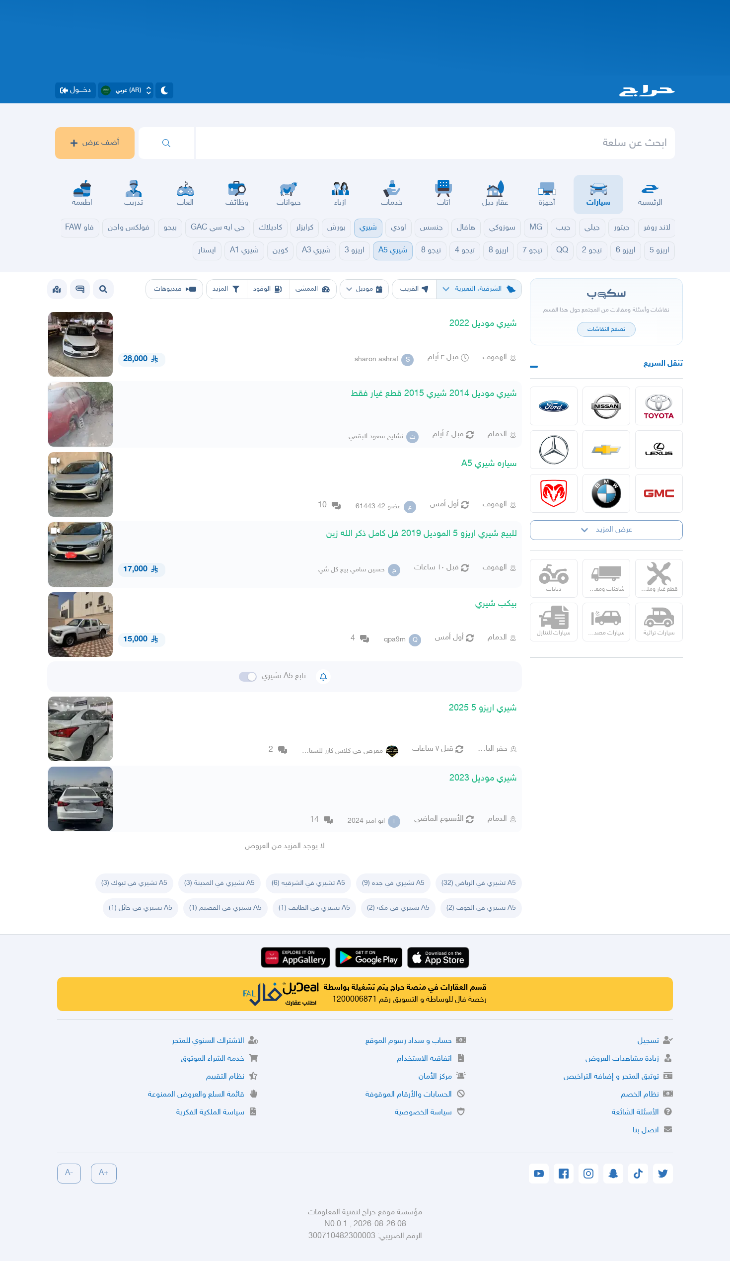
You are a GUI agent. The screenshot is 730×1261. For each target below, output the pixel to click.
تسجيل (648, 1041)
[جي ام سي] (659, 493)
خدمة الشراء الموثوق (212, 1059)
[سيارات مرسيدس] (554, 449)
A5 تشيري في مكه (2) (398, 908)
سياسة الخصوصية (423, 1112)
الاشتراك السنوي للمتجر (208, 1041)
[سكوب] (80, 289)
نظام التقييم (225, 1077)
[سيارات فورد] (554, 406)
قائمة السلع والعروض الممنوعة (196, 1095)
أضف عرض (100, 143)
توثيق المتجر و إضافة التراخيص (611, 1077)
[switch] (248, 677)
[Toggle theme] (164, 90)
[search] (166, 143)
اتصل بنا (646, 1130)
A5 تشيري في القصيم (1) (225, 908)
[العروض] (57, 289)
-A (69, 1173)
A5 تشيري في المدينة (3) (219, 883)
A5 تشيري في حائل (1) (140, 908)
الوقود (262, 289)
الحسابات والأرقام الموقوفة (408, 1095)
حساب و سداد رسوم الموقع (408, 1041)
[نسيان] (606, 406)
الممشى (306, 289)
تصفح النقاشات (606, 329)
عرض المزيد (614, 530)
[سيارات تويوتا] (659, 406)
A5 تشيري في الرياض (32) (478, 883)
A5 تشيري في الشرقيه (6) (308, 883)
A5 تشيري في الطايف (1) (314, 908)
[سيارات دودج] (554, 493)
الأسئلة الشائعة (635, 1112)
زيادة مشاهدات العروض (622, 1059)
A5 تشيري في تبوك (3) (134, 883)
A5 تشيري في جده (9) (393, 883)
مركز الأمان (435, 1077)
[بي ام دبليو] (606, 493)
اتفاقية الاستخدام (424, 1059)
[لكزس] (659, 449)
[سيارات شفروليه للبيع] (606, 449)
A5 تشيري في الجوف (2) (481, 908)
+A (104, 1173)
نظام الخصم (640, 1095)
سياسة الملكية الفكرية (210, 1112)
